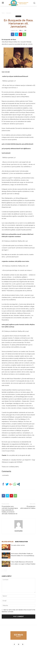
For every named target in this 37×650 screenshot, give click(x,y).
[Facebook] (12, 34)
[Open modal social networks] (18, 484)
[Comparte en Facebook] (3, 484)
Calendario (8, 13)
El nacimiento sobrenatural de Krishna (27, 507)
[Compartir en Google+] (10, 484)
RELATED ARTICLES (7, 541)
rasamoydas (18, 531)
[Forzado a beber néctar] (6, 547)
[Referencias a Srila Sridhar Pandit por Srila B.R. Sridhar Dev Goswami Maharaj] (6, 555)
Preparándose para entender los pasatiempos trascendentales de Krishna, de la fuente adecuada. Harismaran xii (10, 510)
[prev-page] (3, 570)
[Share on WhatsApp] (14, 484)
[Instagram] (18, 644)
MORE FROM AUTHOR (21, 541)
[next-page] (5, 570)
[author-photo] (18, 528)
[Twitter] (16, 34)
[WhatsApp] (24, 34)
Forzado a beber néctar (18, 545)
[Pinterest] (20, 34)
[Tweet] (7, 484)
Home (3, 13)
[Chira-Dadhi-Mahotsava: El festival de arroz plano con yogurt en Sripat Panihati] (6, 564)
